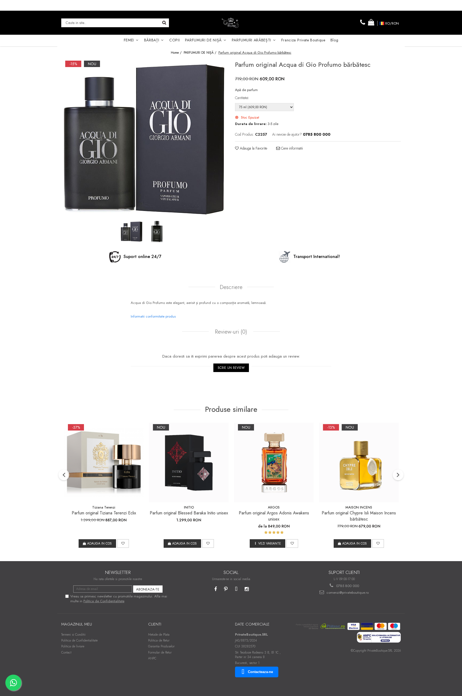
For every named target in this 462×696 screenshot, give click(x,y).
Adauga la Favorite (253, 148)
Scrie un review (231, 367)
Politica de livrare (72, 646)
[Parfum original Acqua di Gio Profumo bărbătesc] (144, 139)
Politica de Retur (159, 640)
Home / (177, 52)
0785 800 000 (347, 585)
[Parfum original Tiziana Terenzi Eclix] (104, 462)
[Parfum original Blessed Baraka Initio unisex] (189, 462)
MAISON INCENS (358, 507)
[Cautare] (164, 22)
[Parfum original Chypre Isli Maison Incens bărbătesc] (359, 462)
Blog (334, 40)
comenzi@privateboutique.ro (347, 592)
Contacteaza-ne (260, 672)
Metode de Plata (159, 634)
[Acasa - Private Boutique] (231, 22)
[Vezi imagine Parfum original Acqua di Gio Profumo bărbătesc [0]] (131, 231)
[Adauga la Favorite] (123, 543)
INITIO (189, 507)
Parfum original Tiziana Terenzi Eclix (104, 513)
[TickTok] (236, 589)
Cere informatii (291, 148)
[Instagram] (246, 589)
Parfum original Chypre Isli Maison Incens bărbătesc (359, 516)
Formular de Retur (160, 652)
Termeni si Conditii (73, 634)
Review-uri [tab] (230, 332)
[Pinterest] (225, 589)
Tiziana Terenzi (103, 507)
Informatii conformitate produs (153, 316)
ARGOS (274, 507)
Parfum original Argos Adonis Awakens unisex (274, 516)
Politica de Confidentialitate (103, 601)
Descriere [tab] (231, 287)
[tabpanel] (144, 139)
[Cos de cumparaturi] (371, 22)
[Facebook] (215, 589)
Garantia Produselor (161, 646)
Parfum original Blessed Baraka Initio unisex (189, 513)
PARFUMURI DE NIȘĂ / (200, 52)
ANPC (152, 658)
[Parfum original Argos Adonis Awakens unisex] (274, 462)
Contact (66, 652)
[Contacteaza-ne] (363, 22)
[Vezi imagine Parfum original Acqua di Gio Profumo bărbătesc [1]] (157, 231)
